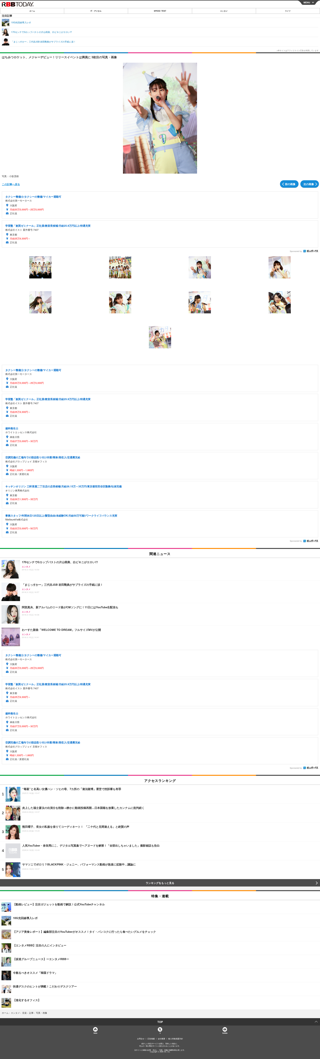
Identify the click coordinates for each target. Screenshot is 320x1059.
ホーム (32, 11)
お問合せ (140, 1039)
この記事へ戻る (11, 184)
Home (95, 1033)
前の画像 (290, 184)
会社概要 (161, 1039)
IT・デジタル (96, 11)
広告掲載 (151, 1039)
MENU (307, 2)
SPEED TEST (160, 11)
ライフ (288, 11)
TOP (160, 1022)
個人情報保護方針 (175, 1039)
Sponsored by (296, 251)
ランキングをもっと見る (160, 883)
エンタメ (224, 11)
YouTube (224, 1033)
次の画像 (309, 184)
